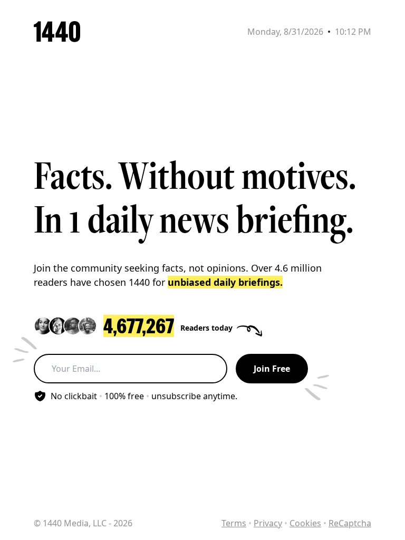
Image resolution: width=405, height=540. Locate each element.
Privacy (268, 523)
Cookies (305, 523)
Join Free (272, 368)
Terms (233, 523)
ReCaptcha (350, 523)
